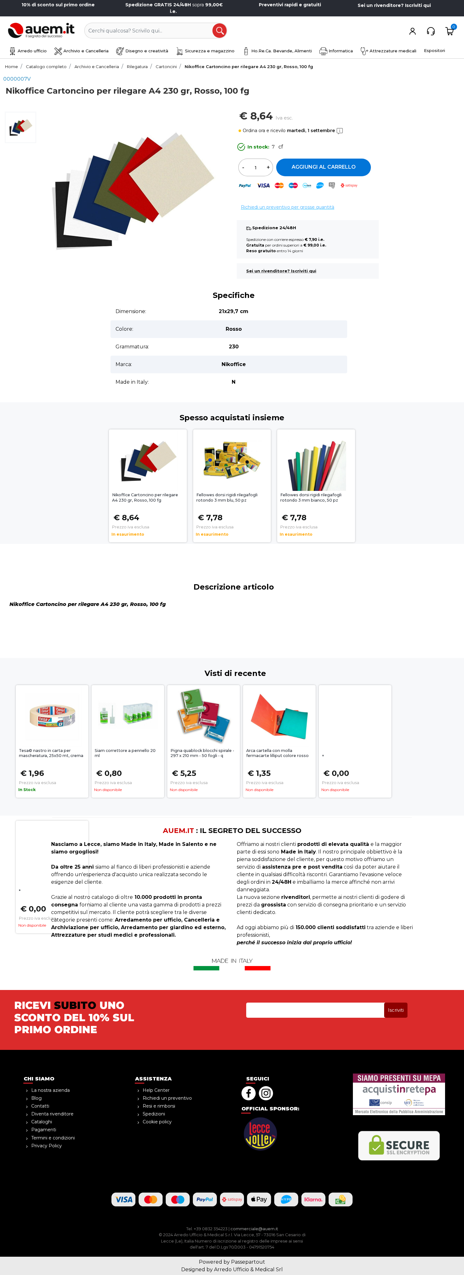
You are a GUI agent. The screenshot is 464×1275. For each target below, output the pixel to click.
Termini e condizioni (53, 1138)
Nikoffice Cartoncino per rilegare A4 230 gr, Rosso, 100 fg (145, 497)
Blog (36, 1098)
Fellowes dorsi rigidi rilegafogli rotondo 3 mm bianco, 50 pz (311, 497)
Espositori (434, 50)
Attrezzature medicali (392, 50)
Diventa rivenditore (52, 1114)
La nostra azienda (50, 1090)
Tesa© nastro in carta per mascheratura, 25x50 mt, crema (51, 753)
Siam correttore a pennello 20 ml (125, 753)
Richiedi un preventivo (167, 1098)
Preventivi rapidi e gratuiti (290, 5)
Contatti (40, 1106)
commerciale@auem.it (254, 1228)
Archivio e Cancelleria (85, 50)
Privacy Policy (46, 1146)
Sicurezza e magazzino (209, 50)
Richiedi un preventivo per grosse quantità (287, 207)
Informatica (340, 50)
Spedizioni (154, 1114)
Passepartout (248, 1262)
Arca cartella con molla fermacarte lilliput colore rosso (277, 753)
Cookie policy (157, 1122)
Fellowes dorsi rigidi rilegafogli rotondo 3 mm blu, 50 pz (227, 497)
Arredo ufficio (31, 50)
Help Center (156, 1090)
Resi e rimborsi (159, 1106)
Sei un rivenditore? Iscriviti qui (394, 5)
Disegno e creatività (146, 50)
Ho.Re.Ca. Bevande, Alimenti (281, 50)
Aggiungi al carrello (324, 167)
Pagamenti (43, 1129)
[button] (220, 30)
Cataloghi (41, 1122)
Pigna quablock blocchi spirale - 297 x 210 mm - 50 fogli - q (202, 753)
